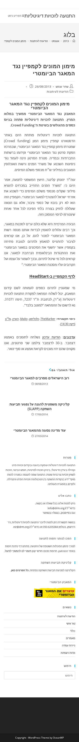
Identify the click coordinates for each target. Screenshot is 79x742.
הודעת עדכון (51, 337)
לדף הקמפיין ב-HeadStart (52, 276)
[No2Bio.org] (54, 592)
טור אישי (70, 623)
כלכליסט (34, 319)
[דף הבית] (74, 41)
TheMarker (48, 319)
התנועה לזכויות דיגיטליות (50, 15)
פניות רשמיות (68, 653)
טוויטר (46, 513)
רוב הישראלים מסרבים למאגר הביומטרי (39, 378)
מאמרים (70, 638)
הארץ (15, 319)
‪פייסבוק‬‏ (65, 513)
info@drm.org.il (57, 508)
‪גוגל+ (55, 513)
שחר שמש (62, 86)
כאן (13, 570)
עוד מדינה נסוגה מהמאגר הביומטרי (40, 430)
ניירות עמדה (68, 645)
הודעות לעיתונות (58, 91)
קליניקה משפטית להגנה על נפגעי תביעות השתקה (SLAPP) (39, 406)
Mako (24, 319)
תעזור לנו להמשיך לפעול (18, 551)
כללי (72, 631)
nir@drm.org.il (22, 527)
